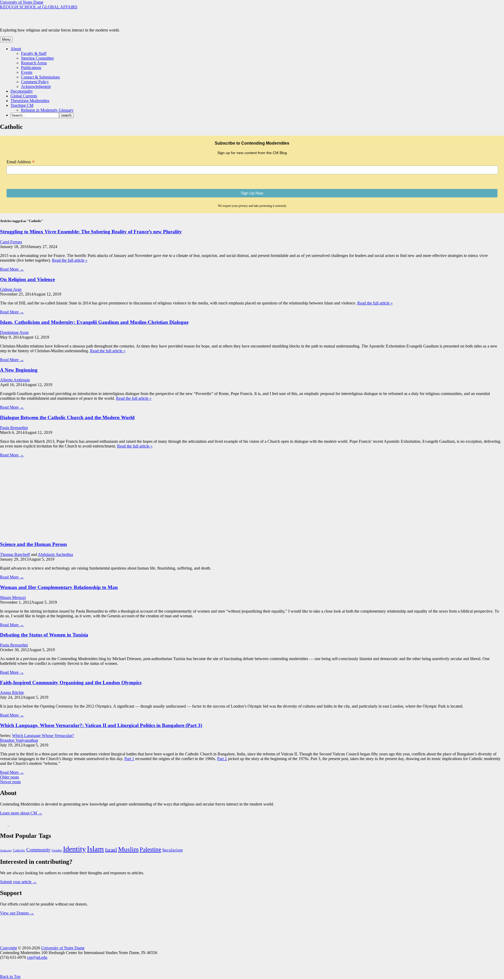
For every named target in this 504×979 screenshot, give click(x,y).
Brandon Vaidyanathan (19, 740)
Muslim (128, 849)
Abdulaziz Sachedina (55, 554)
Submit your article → (18, 882)
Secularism (172, 850)
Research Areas (34, 63)
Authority (6, 850)
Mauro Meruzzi (13, 597)
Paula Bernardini (14, 427)
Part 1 (129, 758)
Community (38, 849)
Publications (31, 67)
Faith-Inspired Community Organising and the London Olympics (70, 682)
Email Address (21, 162)
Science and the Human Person (33, 544)
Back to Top (10, 976)
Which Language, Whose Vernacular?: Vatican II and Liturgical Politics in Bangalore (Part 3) (101, 725)
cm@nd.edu (37, 957)
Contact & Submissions (40, 77)
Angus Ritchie (12, 692)
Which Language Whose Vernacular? (43, 735)
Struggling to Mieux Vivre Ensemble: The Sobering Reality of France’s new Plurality (91, 231)
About (15, 48)
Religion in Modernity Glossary (47, 110)
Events (26, 72)
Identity (74, 849)
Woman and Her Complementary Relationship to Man (59, 587)
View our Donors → (17, 913)
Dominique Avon (14, 332)
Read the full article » (69, 260)
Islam (95, 849)
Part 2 (222, 758)
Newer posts (10, 782)
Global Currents (23, 96)
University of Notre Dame (21, 2)
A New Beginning (19, 370)
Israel (111, 849)
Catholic (19, 850)
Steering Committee (37, 58)
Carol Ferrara (11, 242)
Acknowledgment (36, 86)
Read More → (12, 269)
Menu (6, 39)
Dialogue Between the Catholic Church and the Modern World (67, 417)
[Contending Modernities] (63, 21)
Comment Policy (35, 82)
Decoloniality (21, 91)
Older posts (9, 777)
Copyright (8, 948)
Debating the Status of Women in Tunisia (44, 635)
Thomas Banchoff (15, 554)
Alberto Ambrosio (15, 380)
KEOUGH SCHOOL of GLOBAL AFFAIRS (38, 7)
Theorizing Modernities (29, 100)
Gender (57, 850)
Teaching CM (21, 105)
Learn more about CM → (21, 813)
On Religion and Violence (27, 279)
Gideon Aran (11, 289)
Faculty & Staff (33, 53)
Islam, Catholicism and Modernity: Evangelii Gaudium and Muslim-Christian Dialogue (94, 322)
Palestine (150, 849)
